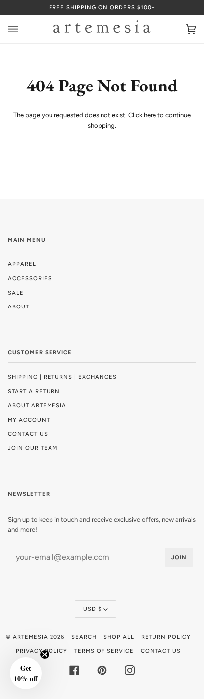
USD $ (92, 608)
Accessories (30, 278)
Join (179, 557)
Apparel (22, 264)
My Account (29, 419)
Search (84, 636)
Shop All (118, 636)
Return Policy (166, 636)
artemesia (30, 636)
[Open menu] (23, 29)
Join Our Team (32, 447)
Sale (16, 292)
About (18, 306)
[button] (26, 673)
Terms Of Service (104, 650)
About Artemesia (37, 405)
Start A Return (34, 391)
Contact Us (28, 433)
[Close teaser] (45, 654)
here (150, 115)
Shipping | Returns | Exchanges (62, 376)
